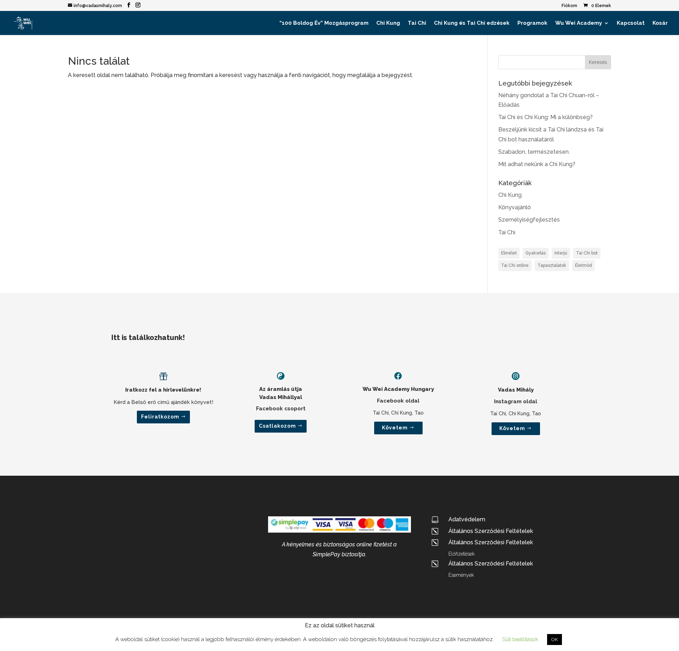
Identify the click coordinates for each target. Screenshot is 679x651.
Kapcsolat (631, 23)
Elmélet (509, 253)
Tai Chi (417, 23)
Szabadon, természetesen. (534, 151)
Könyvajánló (514, 207)
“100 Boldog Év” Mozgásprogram (323, 23)
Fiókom (569, 6)
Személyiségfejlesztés (529, 219)
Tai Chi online (515, 265)
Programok (532, 23)
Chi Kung (388, 23)
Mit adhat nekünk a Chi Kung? (536, 164)
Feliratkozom (160, 417)
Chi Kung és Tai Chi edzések (472, 23)
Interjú (561, 253)
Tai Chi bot (587, 253)
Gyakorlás (536, 253)
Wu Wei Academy (578, 23)
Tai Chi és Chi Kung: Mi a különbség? (545, 117)
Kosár (660, 23)
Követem (395, 427)
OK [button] (554, 639)
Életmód (583, 265)
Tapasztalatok (552, 265)
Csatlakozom (277, 426)
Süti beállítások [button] (520, 639)
